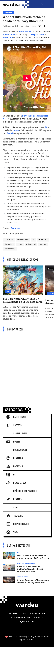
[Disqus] (27, 366)
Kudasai (23, 613)
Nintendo (8, 12)
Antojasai (38, 617)
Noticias (13, 613)
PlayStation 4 (37, 34)
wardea (11, 4)
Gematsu (15, 228)
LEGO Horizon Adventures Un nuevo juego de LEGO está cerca (23, 300)
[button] (42, 4)
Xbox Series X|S (10, 249)
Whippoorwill (25, 31)
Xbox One (8, 37)
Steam (15, 130)
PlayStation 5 (29, 115)
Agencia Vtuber (27, 621)
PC (46, 127)
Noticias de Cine (37, 613)
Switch (10, 133)
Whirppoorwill (31, 244)
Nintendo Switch (23, 240)
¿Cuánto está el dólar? (21, 617)
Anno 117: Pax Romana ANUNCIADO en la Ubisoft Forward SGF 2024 (30, 569)
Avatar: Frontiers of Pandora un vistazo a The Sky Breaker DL (33, 581)
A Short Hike (9, 34)
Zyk (16, 26)
